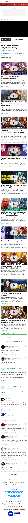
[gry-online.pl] (7, 1)
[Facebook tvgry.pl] (19, 496)
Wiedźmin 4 (8, 484)
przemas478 (8, 448)
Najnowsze (8, 341)
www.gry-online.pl (5, 19)
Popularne (19, 341)
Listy (24, 5)
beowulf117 (8, 358)
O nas (6, 501)
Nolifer (7, 346)
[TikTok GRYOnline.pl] (14, 492)
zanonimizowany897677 (11, 368)
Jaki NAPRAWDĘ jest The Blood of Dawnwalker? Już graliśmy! (14, 264)
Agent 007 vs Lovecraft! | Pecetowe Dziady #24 (14, 156)
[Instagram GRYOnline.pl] (9, 492)
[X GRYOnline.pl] (11, 492)
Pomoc (20, 506)
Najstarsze (14, 341)
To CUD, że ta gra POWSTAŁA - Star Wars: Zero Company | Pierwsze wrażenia (14, 183)
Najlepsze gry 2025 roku (20, 482)
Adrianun (7, 436)
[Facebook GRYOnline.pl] (6, 492)
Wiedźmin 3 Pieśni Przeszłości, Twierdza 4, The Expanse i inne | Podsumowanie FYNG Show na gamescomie (14, 211)
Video (12, 19)
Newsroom (10, 5)
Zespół (7, 506)
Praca (11, 506)
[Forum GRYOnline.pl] (21, 492)
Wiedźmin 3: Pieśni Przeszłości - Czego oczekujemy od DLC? (14, 318)
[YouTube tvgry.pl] (9, 496)
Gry (15, 5)
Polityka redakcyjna (19, 501)
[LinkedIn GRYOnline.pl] (19, 492)
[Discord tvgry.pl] (16, 496)
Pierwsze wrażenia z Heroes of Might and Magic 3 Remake (14, 101)
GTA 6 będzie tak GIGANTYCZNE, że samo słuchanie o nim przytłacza (14, 74)
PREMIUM (4, 5)
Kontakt (16, 506)
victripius (7, 398)
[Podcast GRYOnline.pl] (16, 492)
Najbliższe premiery (17, 484)
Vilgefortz (7, 463)
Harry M (7, 424)
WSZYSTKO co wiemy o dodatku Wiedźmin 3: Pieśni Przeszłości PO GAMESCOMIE (14, 128)
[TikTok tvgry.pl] (11, 496)
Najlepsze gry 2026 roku (7, 482)
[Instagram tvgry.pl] (14, 496)
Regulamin (10, 501)
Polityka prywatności (7, 504)
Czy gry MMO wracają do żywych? (14, 238)
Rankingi (19, 5)
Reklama (24, 504)
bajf (6, 413)
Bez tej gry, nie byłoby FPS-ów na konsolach (14, 291)
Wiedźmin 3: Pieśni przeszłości (14, 480)
